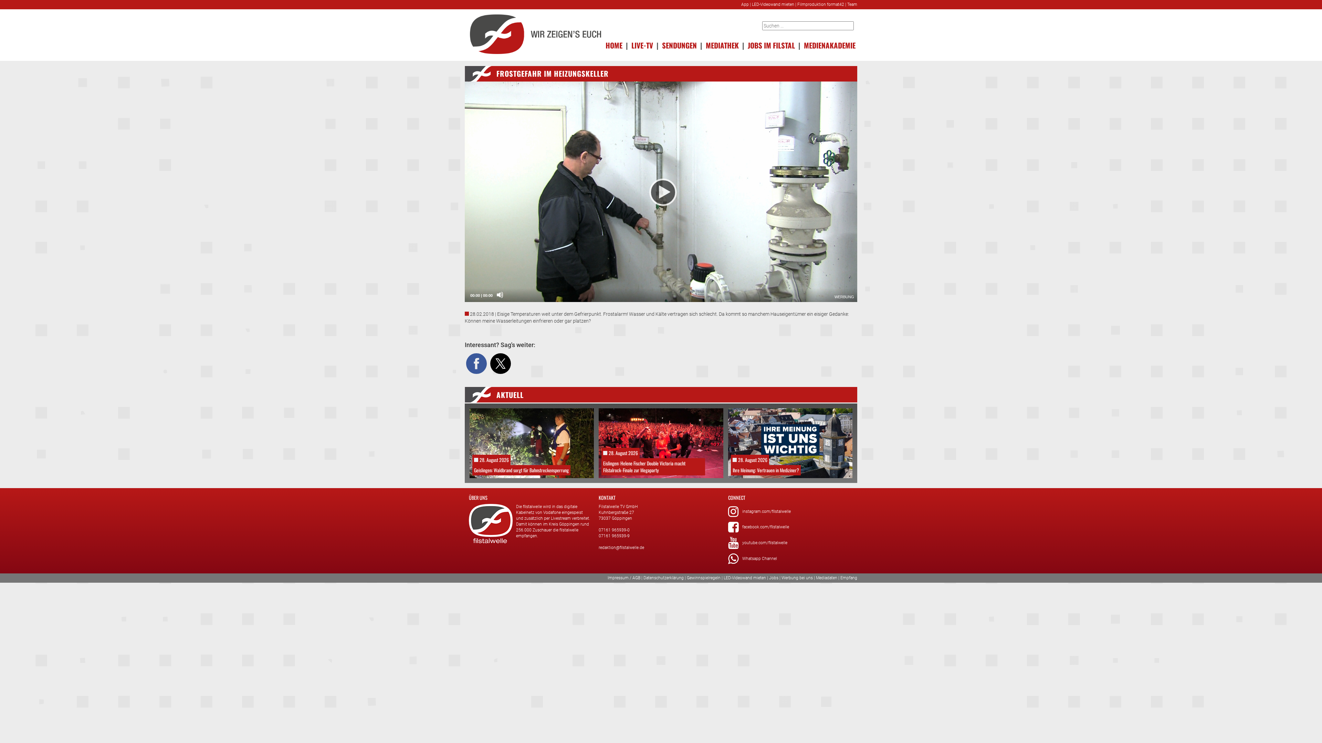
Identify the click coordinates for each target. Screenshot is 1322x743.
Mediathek (722, 45)
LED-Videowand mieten (773, 4)
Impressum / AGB (624, 577)
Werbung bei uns (797, 577)
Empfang (848, 577)
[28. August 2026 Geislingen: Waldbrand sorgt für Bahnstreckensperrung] (532, 442)
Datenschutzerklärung (663, 577)
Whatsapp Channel (759, 558)
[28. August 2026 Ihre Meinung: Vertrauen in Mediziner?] (790, 442)
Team (852, 4)
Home (614, 45)
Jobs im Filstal (771, 45)
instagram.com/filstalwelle (766, 511)
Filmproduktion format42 (820, 4)
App (745, 4)
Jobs (773, 577)
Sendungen (679, 45)
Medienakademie (830, 45)
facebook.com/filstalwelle (765, 527)
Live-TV (642, 45)
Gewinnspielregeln (704, 577)
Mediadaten (826, 577)
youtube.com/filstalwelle (764, 542)
